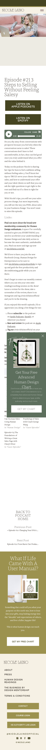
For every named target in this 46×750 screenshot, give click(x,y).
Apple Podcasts (17, 316)
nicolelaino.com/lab (15, 248)
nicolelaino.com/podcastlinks (22, 264)
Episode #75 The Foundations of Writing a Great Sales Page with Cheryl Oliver (11, 438)
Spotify (28, 316)
